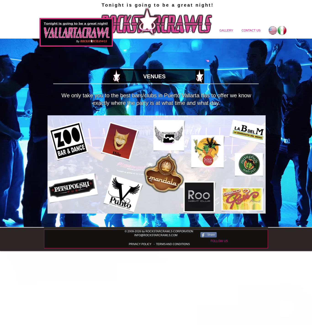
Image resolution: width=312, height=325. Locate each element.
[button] (219, 241)
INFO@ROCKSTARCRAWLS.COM (155, 235)
